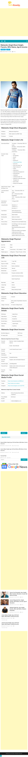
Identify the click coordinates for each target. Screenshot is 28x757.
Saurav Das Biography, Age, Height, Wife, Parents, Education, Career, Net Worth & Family (18, 594)
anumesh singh (16, 445)
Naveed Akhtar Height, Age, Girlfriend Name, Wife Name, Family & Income (14, 443)
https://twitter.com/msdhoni (14, 383)
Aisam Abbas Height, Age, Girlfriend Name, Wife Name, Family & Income (14, 450)
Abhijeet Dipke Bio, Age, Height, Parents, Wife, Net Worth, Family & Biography (18, 609)
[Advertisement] (14, 22)
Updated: (6, 51)
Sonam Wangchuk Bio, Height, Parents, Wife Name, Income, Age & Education (18, 601)
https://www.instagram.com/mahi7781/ (16, 385)
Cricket (8, 49)
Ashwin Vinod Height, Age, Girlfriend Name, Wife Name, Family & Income (10, 623)
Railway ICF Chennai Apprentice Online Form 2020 (24, 433)
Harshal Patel (3, 455)
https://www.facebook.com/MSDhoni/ (16, 381)
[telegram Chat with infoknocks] (1, 756)
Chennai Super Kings (17, 162)
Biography (3, 49)
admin (14, 51)
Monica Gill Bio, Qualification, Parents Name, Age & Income (4, 433)
